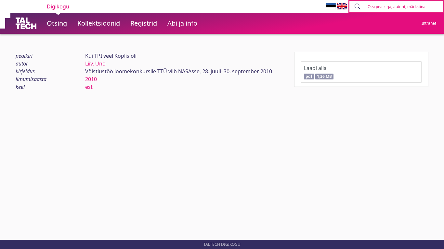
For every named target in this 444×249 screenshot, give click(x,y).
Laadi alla (318, 72)
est (89, 86)
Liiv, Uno (95, 63)
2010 (91, 79)
